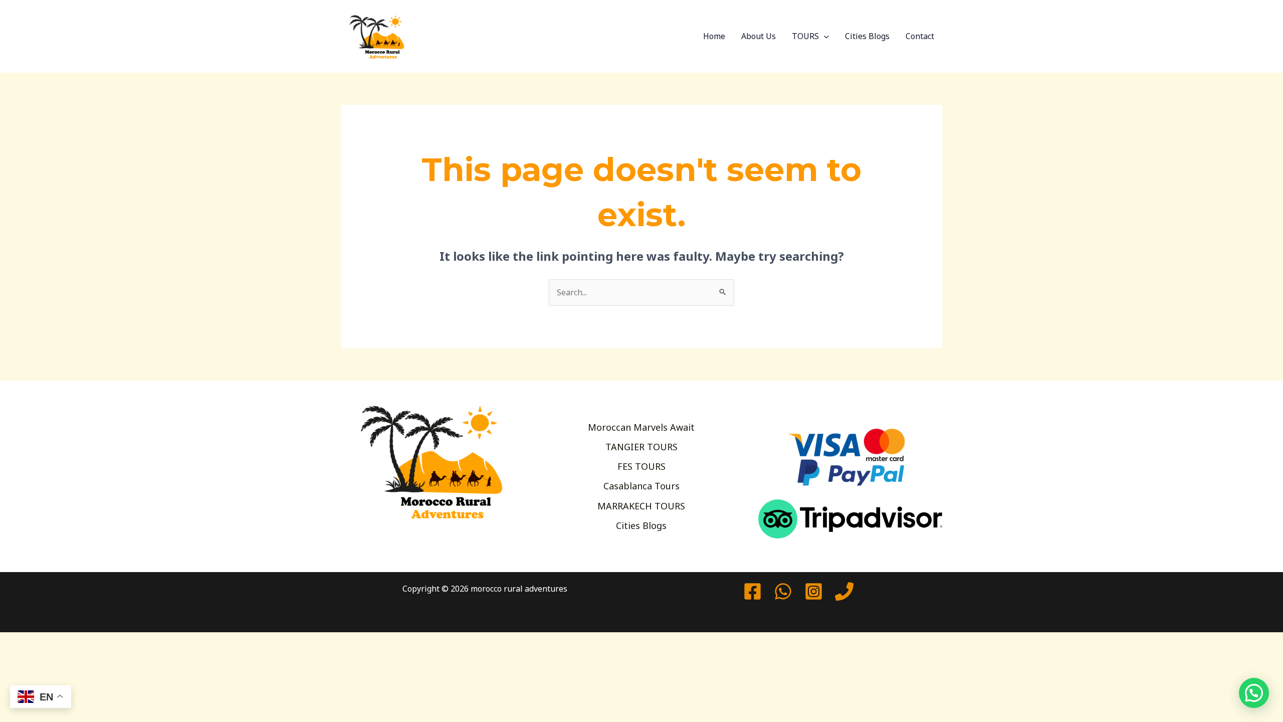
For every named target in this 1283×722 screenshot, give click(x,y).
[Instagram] (813, 591)
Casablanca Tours (641, 486)
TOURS (805, 36)
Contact (920, 36)
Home (714, 36)
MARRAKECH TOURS (641, 506)
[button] (824, 36)
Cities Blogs (867, 36)
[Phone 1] (844, 591)
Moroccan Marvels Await (641, 427)
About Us (758, 36)
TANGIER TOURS (641, 447)
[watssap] (783, 591)
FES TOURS (641, 466)
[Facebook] (752, 591)
